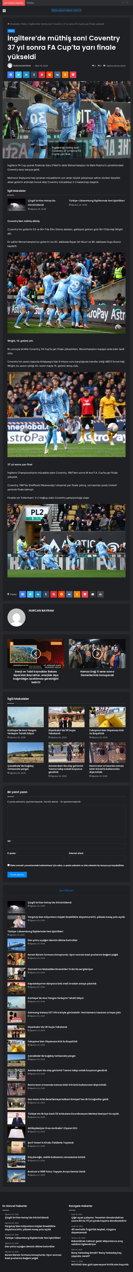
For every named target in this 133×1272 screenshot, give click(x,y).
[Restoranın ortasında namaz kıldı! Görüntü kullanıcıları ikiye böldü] (107, 752)
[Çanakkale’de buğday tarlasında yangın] (25, 752)
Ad (9, 841)
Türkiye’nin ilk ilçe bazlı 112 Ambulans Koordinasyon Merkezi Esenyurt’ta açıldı (73, 1113)
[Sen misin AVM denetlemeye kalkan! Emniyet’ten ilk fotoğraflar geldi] (16, 1104)
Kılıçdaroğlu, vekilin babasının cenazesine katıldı (56, 1157)
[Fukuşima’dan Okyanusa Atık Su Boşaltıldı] (107, 717)
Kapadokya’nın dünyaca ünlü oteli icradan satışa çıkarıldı (62, 983)
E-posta (12, 853)
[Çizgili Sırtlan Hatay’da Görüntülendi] (16, 205)
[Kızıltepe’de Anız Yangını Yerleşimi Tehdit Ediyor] (25, 717)
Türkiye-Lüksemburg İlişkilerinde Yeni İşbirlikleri (50, 2)
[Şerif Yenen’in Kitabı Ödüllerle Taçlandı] (16, 1147)
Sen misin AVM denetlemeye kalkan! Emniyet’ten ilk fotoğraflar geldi (68, 1099)
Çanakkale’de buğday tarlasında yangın (20, 767)
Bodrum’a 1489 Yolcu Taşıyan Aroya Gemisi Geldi (56, 1171)
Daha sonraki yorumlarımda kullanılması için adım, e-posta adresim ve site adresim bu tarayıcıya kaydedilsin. (67, 865)
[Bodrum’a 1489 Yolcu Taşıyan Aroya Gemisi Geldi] (16, 1176)
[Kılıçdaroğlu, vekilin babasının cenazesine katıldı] (16, 1162)
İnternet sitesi (76, 853)
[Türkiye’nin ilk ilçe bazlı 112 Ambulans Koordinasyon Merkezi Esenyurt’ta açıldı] (16, 1118)
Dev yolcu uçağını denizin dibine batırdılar (53, 940)
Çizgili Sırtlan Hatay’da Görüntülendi (50, 902)
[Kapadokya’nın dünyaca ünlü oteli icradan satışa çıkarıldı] (16, 988)
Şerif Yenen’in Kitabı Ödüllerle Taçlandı (51, 1142)
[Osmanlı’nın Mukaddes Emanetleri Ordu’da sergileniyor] (16, 974)
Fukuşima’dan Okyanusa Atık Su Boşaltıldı (106, 732)
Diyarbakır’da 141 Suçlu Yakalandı (62, 732)
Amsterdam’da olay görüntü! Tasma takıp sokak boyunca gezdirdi (65, 769)
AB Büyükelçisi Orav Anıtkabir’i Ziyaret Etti (52, 1128)
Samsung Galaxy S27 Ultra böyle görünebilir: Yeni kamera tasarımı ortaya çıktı (74, 1012)
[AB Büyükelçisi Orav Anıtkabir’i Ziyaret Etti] (16, 1133)
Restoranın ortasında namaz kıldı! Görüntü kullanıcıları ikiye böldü (106, 769)
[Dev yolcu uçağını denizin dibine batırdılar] (16, 945)
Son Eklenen (66, 890)
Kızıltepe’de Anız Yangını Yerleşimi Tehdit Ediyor (21, 732)
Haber (24, 24)
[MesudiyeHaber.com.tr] (66, 10)
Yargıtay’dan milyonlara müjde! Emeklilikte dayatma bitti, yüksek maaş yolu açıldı (76, 917)
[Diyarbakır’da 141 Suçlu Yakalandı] (66, 717)
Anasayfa (14, 24)
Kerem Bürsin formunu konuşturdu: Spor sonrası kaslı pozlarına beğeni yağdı (73, 954)
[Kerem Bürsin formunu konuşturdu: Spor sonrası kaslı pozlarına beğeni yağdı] (16, 959)
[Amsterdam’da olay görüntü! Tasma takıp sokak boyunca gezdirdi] (66, 752)
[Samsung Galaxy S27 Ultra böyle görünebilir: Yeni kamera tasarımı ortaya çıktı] (16, 1017)
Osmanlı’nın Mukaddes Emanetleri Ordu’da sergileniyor (60, 969)
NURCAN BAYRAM (22, 66)
